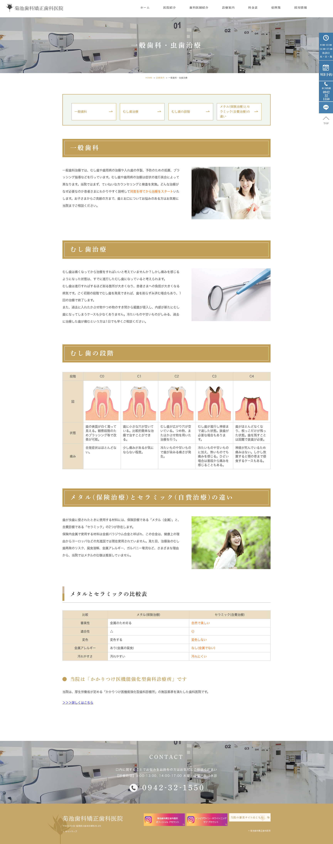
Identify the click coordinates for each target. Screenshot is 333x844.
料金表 (253, 7)
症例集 (276, 7)
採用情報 (300, 7)
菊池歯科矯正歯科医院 (92, 818)
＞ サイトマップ (69, 831)
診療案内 (228, 7)
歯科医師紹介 (199, 7)
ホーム (145, 7)
